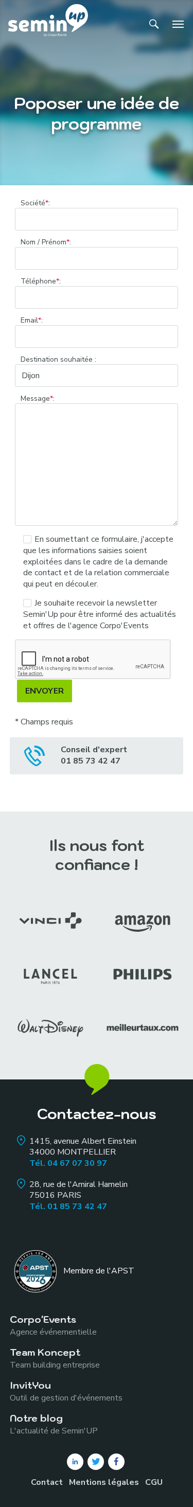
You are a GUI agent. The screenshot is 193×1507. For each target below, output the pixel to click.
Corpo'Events (53, 1325)
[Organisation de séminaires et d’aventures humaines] (48, 24)
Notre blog (54, 1424)
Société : (35, 203)
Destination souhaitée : (58, 359)
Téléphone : (41, 281)
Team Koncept (55, 1358)
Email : (32, 320)
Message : (38, 398)
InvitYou (66, 1391)
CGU (154, 1482)
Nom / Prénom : (46, 242)
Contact (47, 1482)
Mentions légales (104, 1482)
